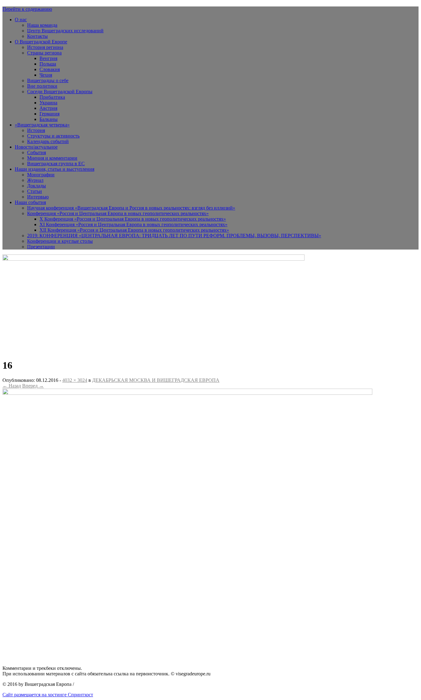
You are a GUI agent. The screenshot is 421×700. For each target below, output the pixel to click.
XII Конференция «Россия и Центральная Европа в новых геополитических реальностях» (134, 230)
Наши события (30, 202)
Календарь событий (48, 141)
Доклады (36, 185)
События (36, 152)
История (36, 130)
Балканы (48, 119)
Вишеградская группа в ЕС (56, 163)
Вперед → (33, 385)
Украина (48, 102)
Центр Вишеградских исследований (65, 30)
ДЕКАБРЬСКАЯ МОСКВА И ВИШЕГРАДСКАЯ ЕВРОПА (155, 380)
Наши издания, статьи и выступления (54, 169)
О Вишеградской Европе (41, 41)
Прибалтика (52, 97)
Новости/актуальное (36, 147)
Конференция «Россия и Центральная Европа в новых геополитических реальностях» (118, 213)
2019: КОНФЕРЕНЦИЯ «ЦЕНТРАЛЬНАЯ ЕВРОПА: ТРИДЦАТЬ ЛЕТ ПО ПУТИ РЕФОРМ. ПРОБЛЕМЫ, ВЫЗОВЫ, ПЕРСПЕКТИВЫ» (174, 235)
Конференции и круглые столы (60, 241)
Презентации (41, 246)
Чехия (45, 75)
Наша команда (42, 25)
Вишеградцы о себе (47, 80)
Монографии (41, 174)
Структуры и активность (53, 135)
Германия (49, 113)
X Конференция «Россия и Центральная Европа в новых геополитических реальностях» (132, 219)
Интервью (38, 196)
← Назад (11, 385)
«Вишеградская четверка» (42, 124)
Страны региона (44, 52)
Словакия (49, 69)
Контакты (37, 36)
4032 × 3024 (74, 380)
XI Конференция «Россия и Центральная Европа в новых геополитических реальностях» (133, 224)
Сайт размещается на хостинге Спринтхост (47, 694)
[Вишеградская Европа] (153, 259)
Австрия (48, 108)
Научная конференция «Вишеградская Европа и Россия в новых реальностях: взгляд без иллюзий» (131, 207)
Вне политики (42, 86)
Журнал (35, 180)
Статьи (34, 191)
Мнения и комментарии (52, 158)
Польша (47, 63)
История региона (45, 47)
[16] (187, 393)
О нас (21, 19)
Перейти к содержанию (27, 9)
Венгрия (48, 58)
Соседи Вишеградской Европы (59, 91)
